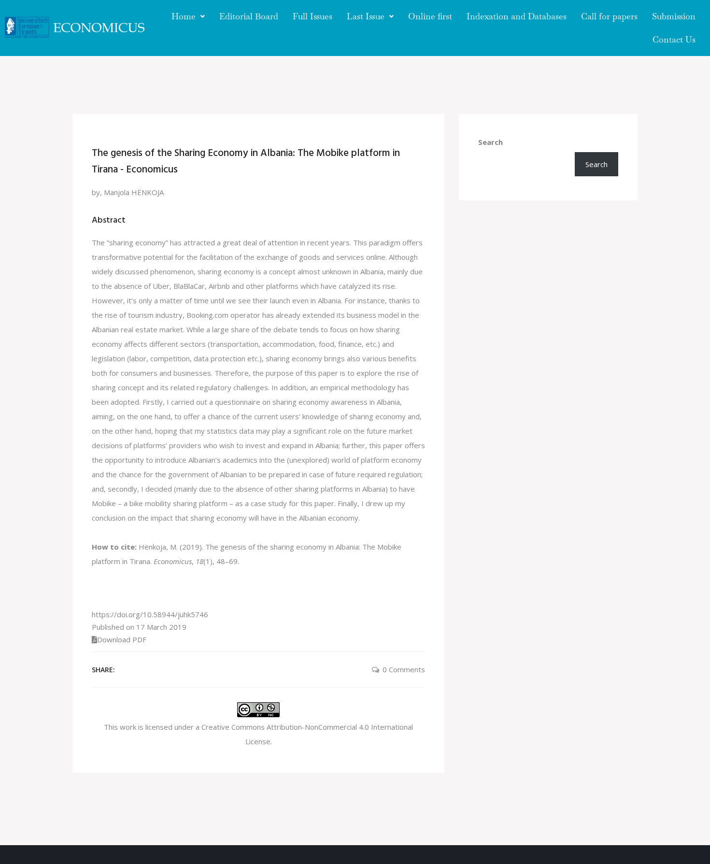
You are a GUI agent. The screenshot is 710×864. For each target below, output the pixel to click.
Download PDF (121, 639)
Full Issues (312, 16)
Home (183, 16)
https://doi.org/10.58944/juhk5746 (150, 614)
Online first (430, 16)
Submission (674, 16)
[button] (188, 16)
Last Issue (365, 16)
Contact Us (674, 39)
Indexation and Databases (517, 16)
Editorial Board (248, 16)
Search (490, 142)
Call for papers (609, 16)
